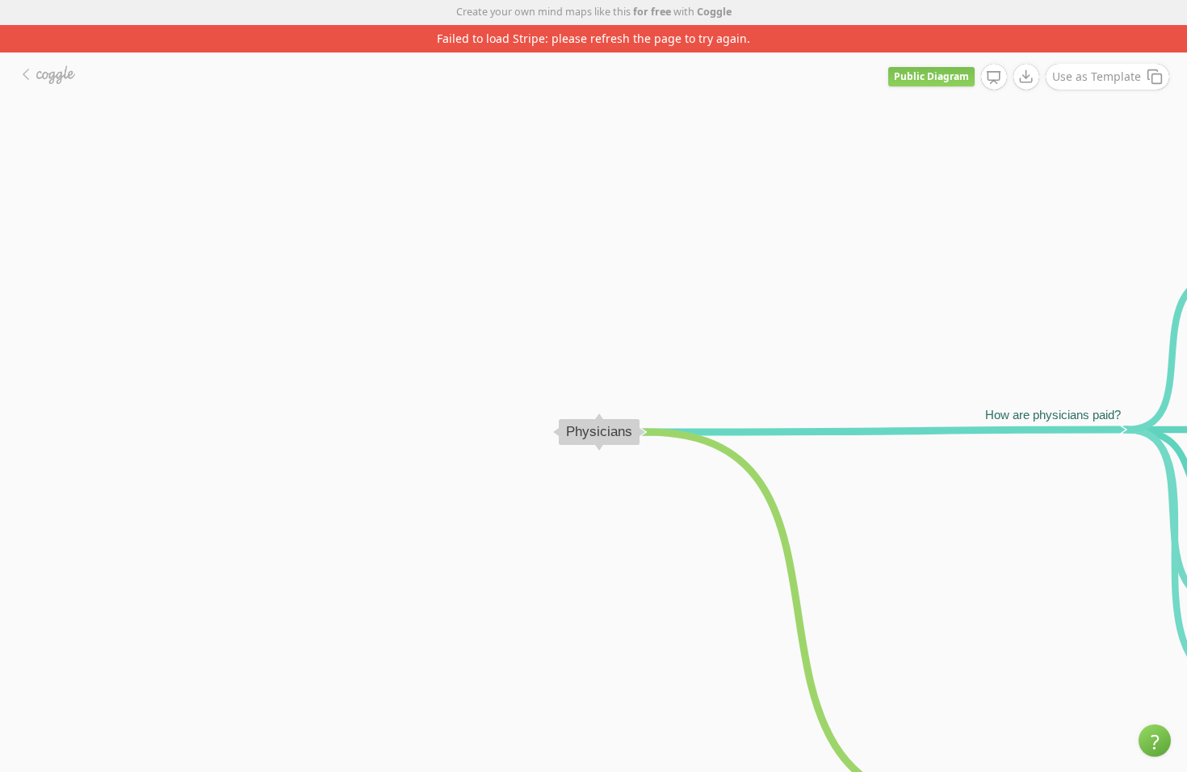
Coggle (714, 12)
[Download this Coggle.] (1026, 77)
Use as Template (1096, 76)
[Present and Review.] (994, 77)
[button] (1155, 740)
